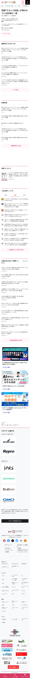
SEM (13, 593)
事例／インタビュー (14, 602)
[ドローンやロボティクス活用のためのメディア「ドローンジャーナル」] (7, 663)
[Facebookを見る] (8, 540)
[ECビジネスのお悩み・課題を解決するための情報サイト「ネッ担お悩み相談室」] (13, 668)
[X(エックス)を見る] (12, 540)
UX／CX (13, 587)
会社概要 (7, 551)
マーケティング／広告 (9, 5)
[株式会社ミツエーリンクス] (8, 441)
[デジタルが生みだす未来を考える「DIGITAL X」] (21, 659)
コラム (13, 605)
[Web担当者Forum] (15, 532)
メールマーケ (4, 593)
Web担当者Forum (6, 2)
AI (15, 5)
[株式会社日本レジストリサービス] (8, 468)
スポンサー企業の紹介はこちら (15, 521)
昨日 (6, 195)
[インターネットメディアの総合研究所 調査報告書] (21, 646)
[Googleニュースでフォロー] (21, 540)
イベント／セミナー (15, 608)
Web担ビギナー (5, 563)
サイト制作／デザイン (25, 579)
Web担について (5, 566)
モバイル (23, 590)
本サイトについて (8, 545)
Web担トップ (3, 422)
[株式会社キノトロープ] (8, 478)
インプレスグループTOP (22, 551)
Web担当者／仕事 (25, 583)
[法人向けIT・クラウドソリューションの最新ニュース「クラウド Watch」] (7, 650)
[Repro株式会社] (8, 451)
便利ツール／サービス (5, 608)
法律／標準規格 (5, 587)
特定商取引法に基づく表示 (23, 550)
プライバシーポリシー (9, 550)
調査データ (24, 601)
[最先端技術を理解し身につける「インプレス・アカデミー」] (21, 663)
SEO (2, 5)
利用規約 (19, 548)
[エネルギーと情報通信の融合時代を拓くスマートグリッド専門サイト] (7, 655)
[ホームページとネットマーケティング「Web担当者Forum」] (7, 646)
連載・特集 (24, 563)
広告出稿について (15, 567)
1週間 (15, 195)
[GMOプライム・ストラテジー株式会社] (8, 500)
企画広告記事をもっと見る (16, 340)
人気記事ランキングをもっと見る (16, 249)
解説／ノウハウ (5, 601)
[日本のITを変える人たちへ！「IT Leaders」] (21, 650)
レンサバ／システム (25, 587)
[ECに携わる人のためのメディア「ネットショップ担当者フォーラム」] (21, 655)
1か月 (24, 195)
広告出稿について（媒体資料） (22, 545)
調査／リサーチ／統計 (15, 583)
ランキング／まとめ (25, 608)
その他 (23, 593)
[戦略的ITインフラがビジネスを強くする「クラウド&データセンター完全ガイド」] (7, 642)
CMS (3, 583)
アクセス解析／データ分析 (15, 579)
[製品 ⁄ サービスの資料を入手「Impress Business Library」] (7, 659)
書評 (3, 605)
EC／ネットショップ (15, 590)
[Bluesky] (17, 540)
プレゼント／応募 (25, 619)
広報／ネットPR (5, 590)
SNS (19, 5)
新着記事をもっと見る (16, 145)
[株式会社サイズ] (8, 489)
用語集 (2, 423)
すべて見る (16, 89)
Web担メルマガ (15, 563)
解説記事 (4, 619)
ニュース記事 (14, 619)
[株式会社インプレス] (15, 633)
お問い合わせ (8, 548)
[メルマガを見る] (4, 540)
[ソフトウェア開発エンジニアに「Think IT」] (21, 642)
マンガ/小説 (24, 605)
